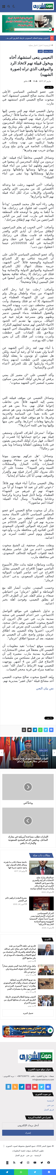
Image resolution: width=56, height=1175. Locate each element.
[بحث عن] (8, 7)
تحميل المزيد (28, 1013)
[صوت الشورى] (43, 6)
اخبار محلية (33, 45)
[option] (28, 753)
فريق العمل (49, 1109)
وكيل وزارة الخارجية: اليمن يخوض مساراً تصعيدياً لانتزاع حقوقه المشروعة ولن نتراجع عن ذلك (19, 969)
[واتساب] (40, 730)
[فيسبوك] (51, 730)
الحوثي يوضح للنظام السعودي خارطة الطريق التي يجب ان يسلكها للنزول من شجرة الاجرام (20, 999)
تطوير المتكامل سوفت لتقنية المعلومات (28, 1150)
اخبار (41, 45)
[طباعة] (24, 730)
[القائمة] (3, 7)
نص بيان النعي (45, 688)
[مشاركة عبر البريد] (29, 730)
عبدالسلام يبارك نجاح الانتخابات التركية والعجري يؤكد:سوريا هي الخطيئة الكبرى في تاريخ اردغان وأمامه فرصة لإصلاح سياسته (42, 883)
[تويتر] (46, 730)
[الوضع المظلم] (13, 7)
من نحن (50, 1105)
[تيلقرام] (35, 730)
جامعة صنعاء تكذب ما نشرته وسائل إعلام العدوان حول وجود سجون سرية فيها (15, 865)
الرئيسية (47, 45)
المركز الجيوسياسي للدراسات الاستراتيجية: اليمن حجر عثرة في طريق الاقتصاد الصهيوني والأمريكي (28, 761)
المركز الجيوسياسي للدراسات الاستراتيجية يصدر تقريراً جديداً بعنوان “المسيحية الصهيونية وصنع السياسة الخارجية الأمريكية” (41, 919)
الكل (40, 51)
